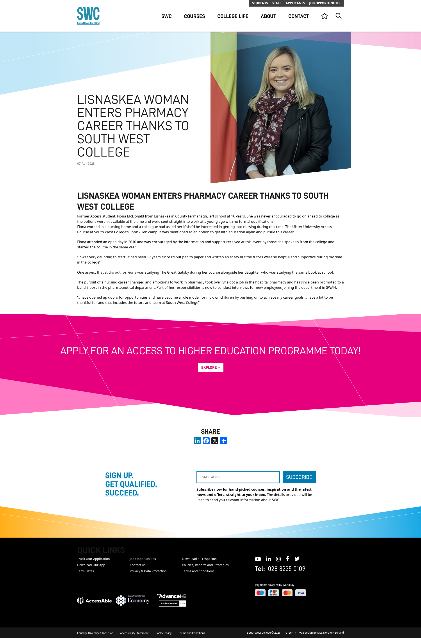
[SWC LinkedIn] (268, 558)
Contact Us (138, 565)
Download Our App (91, 565)
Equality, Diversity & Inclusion (95, 633)
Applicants (295, 3)
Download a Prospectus (199, 559)
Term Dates (85, 571)
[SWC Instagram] (278, 558)
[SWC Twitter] (297, 558)
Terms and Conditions (198, 571)
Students (260, 3)
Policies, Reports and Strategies (205, 565)
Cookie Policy (163, 633)
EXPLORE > (210, 367)
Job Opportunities (324, 3)
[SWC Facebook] (287, 558)
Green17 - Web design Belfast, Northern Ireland (314, 632)
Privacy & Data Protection (148, 571)
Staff (276, 3)
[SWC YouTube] (258, 558)
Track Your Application (93, 559)
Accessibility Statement (134, 633)
